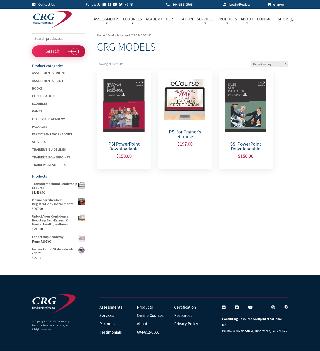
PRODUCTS (227, 19)
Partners (107, 323)
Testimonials (110, 332)
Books (37, 88)
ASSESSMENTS (106, 19)
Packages (39, 126)
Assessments (110, 307)
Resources (183, 315)
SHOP (283, 19)
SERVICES (205, 19)
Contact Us (46, 5)
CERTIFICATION (179, 19)
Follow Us (93, 5)
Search (52, 51)
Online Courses (150, 315)
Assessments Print (48, 80)
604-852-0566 (182, 5)
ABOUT (247, 19)
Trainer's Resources (49, 165)
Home (101, 35)
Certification (43, 96)
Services (39, 142)
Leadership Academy (48, 119)
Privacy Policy (186, 323)
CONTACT (265, 19)
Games (37, 111)
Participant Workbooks (52, 134)
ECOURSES (132, 19)
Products (145, 307)
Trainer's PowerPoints (51, 157)
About (142, 323)
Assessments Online (49, 73)
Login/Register (240, 5)
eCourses (40, 103)
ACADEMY (154, 19)
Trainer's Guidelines (49, 149)
